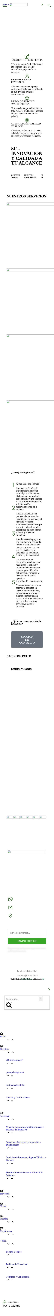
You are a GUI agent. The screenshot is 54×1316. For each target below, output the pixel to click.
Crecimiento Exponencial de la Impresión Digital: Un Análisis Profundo (24, 707)
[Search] (9, 1005)
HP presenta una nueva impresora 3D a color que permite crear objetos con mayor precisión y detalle (27, 784)
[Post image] (27, 691)
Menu (6, 4)
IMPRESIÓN (33, 752)
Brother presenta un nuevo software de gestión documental (26, 747)
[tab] (15, 176)
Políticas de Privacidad (27, 971)
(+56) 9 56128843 (11, 1306)
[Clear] (41, 999)
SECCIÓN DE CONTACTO (27, 639)
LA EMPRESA (20, 715)
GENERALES (18, 713)
